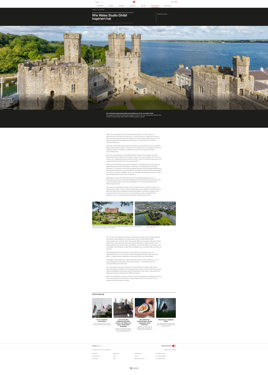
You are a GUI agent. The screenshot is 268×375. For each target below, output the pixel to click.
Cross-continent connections (102, 320)
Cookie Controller (96, 356)
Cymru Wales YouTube (160, 358)
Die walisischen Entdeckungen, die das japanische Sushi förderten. (144, 322)
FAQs (114, 358)
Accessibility (94, 353)
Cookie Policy (95, 358)
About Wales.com (138, 353)
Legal (114, 356)
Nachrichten (167, 5)
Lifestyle (111, 5)
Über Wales (100, 5)
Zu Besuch (122, 5)
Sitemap (136, 356)
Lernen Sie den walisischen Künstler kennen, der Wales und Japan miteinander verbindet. (123, 323)
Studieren (132, 5)
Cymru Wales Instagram (161, 356)
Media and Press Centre (139, 358)
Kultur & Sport (155, 5)
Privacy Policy (116, 353)
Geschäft (143, 5)
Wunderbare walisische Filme (166, 320)
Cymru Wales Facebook (161, 353)
